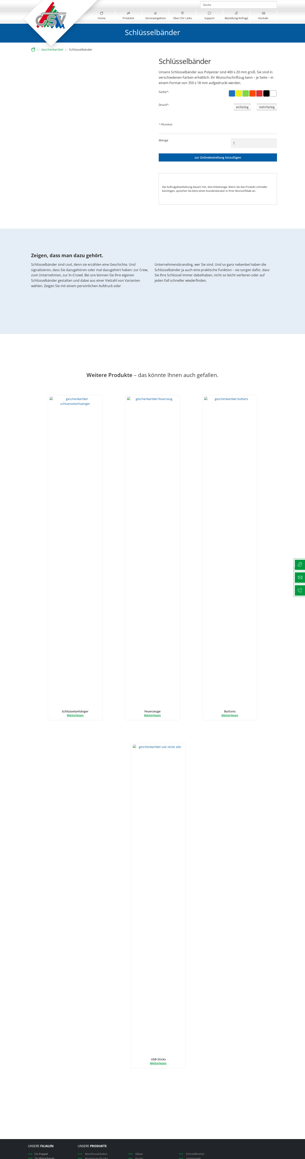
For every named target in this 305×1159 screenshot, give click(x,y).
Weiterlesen (75, 715)
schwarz (267, 96)
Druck (163, 105)
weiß (274, 96)
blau (232, 96)
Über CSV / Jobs (182, 18)
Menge (163, 140)
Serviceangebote (155, 18)
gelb (239, 96)
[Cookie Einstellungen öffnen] (9, 1153)
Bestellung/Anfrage (236, 18)
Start (33, 49)
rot (260, 96)
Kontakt (263, 18)
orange (253, 96)
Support (209, 18)
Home (101, 18)
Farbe (163, 92)
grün (246, 96)
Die (41, 1154)
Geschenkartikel (52, 49)
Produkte (128, 18)
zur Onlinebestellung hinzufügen (218, 157)
